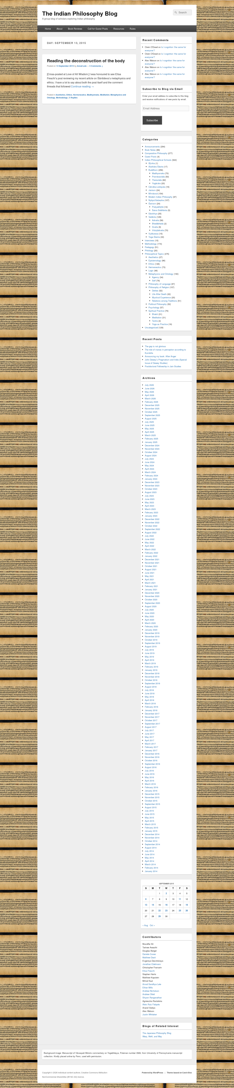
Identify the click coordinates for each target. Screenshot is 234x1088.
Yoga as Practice (160, 324)
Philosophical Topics (154, 253)
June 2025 (149, 425)
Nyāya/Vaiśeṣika (156, 200)
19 (187, 904)
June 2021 (149, 572)
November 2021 (152, 562)
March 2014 (150, 864)
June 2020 (149, 613)
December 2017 (152, 713)
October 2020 (151, 599)
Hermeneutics (79, 94)
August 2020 (150, 606)
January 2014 (151, 871)
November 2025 (152, 408)
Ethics (69, 94)
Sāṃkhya (153, 213)
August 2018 (150, 686)
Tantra (155, 320)
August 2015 (150, 807)
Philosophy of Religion (159, 287)
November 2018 (152, 676)
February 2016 (151, 787)
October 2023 (151, 488)
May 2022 (149, 542)
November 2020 (152, 596)
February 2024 (151, 475)
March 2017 (150, 743)
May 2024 (149, 465)
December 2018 (152, 673)
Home (48, 28)
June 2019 (149, 653)
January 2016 (151, 790)
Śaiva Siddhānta (159, 210)
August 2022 (150, 532)
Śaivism (152, 203)
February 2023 (151, 512)
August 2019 (150, 646)
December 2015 (152, 793)
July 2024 (149, 458)
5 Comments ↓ (96, 65)
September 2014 (152, 844)
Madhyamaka (93, 94)
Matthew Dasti (149, 957)
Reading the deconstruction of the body (86, 61)
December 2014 (152, 834)
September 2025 (152, 415)
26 (187, 910)
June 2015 (149, 814)
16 (166, 904)
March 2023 (150, 509)
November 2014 (152, 837)
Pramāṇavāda (158, 176)
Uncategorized (151, 327)
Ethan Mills (147, 987)
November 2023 (152, 485)
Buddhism (153, 169)
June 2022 (149, 539)
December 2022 (152, 519)
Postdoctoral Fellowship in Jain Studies (163, 366)
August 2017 (150, 726)
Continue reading (82, 86)
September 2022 (152, 529)
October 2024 (151, 452)
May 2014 (149, 857)
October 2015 (151, 800)
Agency (155, 277)
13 (146, 904)
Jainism (152, 190)
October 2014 (151, 840)
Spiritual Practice (156, 310)
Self (154, 280)
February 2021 (151, 586)
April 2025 (149, 431)
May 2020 (149, 616)
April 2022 (149, 545)
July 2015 (149, 810)
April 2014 (149, 860)
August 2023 (150, 492)
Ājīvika (152, 163)
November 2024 (152, 448)
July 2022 (149, 535)
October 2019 (151, 639)
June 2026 (149, 388)
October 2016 (151, 760)
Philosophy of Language (160, 283)
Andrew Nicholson (150, 990)
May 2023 (149, 502)
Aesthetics (60, 94)
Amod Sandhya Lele (151, 984)
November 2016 (152, 757)
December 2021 (152, 559)
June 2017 (149, 733)
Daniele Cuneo (149, 954)
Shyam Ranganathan (152, 997)
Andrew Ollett (148, 994)
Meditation (105, 94)
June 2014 (149, 854)
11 (180, 899)
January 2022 (151, 556)
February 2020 (151, 626)
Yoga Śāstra (154, 236)
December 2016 (152, 753)
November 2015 (152, 797)
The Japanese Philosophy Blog (156, 1033)
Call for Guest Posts (98, 28)
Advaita (155, 220)
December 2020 (152, 592)
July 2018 (149, 690)
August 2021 (150, 569)
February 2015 (151, 827)
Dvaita (155, 226)
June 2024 (149, 462)
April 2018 (149, 700)
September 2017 (152, 723)
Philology (149, 250)
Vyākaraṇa (153, 233)
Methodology (62, 97)
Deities (155, 290)
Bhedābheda (157, 223)
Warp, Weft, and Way (152, 1036)
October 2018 (151, 680)
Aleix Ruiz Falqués (151, 1004)
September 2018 (152, 683)
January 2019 (151, 669)
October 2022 (151, 525)
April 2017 (149, 740)
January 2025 (151, 442)
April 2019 (149, 659)
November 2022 (152, 522)
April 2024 (149, 468)
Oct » (152, 925)
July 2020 (149, 609)
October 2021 (151, 566)
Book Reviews (75, 28)
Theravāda (157, 179)
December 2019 (152, 633)
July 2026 (149, 384)
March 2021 (150, 582)
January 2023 (151, 515)
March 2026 (150, 398)
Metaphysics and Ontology (161, 273)
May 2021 (149, 576)
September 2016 (152, 763)
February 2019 (151, 666)
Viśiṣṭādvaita (158, 230)
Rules (132, 28)
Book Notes (150, 149)
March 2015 (150, 824)
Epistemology (155, 260)
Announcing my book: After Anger (160, 356)
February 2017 (151, 747)
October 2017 (151, 720)
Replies (73, 97)
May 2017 (149, 736)
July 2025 (149, 421)
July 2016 (149, 770)
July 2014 (149, 850)
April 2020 (149, 619)
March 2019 (150, 663)
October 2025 (151, 411)
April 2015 (149, 820)
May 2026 (149, 391)
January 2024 (151, 478)
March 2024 (150, 472)
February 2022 (151, 552)
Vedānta (152, 216)
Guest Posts (150, 156)
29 (159, 916)
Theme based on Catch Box (179, 1072)
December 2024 (152, 445)
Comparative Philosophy (156, 153)
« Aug (145, 925)
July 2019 (149, 649)
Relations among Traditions (164, 300)
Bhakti (155, 314)
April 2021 (149, 579)
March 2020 (150, 623)
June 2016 (149, 773)
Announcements (152, 146)
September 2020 (152, 602)
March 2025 (150, 435)
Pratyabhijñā (157, 206)
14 (153, 904)
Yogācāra (156, 183)
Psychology (154, 307)
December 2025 (152, 405)
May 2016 (149, 777)
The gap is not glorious (155, 346)
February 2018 (151, 706)
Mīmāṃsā (153, 193)
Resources (118, 28)
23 (166, 910)
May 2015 (149, 817)
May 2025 (149, 428)
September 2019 (152, 643)
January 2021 (151, 589)
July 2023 (149, 495)
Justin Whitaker (149, 1014)
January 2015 (151, 830)
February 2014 (151, 867)
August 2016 (150, 767)
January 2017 (151, 750)
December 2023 (152, 482)
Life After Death (159, 294)
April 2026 (149, 395)
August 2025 (150, 418)
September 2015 (152, 803)
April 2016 (149, 780)
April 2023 (149, 505)
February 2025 (151, 438)
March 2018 (150, 703)
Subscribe (152, 120)
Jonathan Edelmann (151, 964)
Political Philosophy (158, 304)
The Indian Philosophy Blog (79, 13)
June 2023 (149, 499)
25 (180, 910)
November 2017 (152, 716)
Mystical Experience (161, 297)
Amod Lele (82, 65)
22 (159, 910)
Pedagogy (149, 247)
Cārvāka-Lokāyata (157, 186)
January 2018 (151, 710)
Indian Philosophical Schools (158, 159)
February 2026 (151, 401)
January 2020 (151, 629)
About (59, 28)
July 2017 (149, 730)
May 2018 (149, 696)
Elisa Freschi (148, 970)
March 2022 (150, 549)
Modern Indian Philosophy (160, 196)
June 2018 (149, 693)
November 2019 (152, 636)
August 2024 (150, 455)
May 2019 (149, 656)
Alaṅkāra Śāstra (156, 166)
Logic (151, 270)
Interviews (149, 240)
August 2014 (150, 847)
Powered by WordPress (152, 1072)
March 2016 (150, 783)
